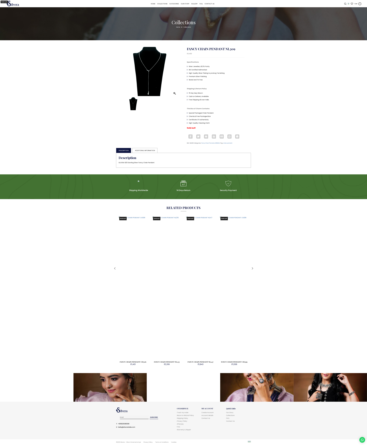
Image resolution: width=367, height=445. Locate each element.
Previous (115, 267)
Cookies (173, 442)
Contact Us (209, 4)
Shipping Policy (182, 418)
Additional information (145, 150)
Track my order (183, 412)
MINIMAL (217, 143)
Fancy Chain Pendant (207, 143)
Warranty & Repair (184, 430)
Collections (162, 4)
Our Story (185, 4)
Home (153, 4)
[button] (174, 74)
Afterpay (180, 424)
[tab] (123, 150)
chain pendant (227, 143)
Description (124, 150)
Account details (207, 415)
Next (252, 267)
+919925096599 (123, 424)
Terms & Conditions (161, 442)
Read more (134, 241)
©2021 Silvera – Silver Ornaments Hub (128, 442)
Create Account (207, 412)
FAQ (201, 4)
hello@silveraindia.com (126, 427)
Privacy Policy (182, 421)
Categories (174, 4)
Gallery (194, 4)
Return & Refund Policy (185, 415)
